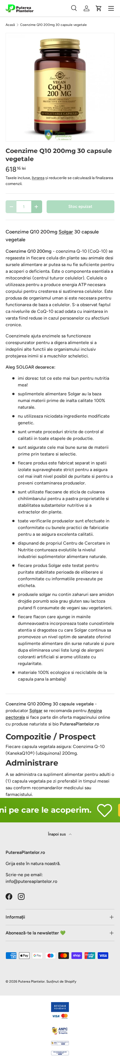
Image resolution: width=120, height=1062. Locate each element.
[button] (99, 8)
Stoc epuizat (80, 206)
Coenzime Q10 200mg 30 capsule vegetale (53, 24)
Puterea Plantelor (31, 981)
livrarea (38, 178)
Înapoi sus (57, 834)
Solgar (35, 710)
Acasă (10, 24)
